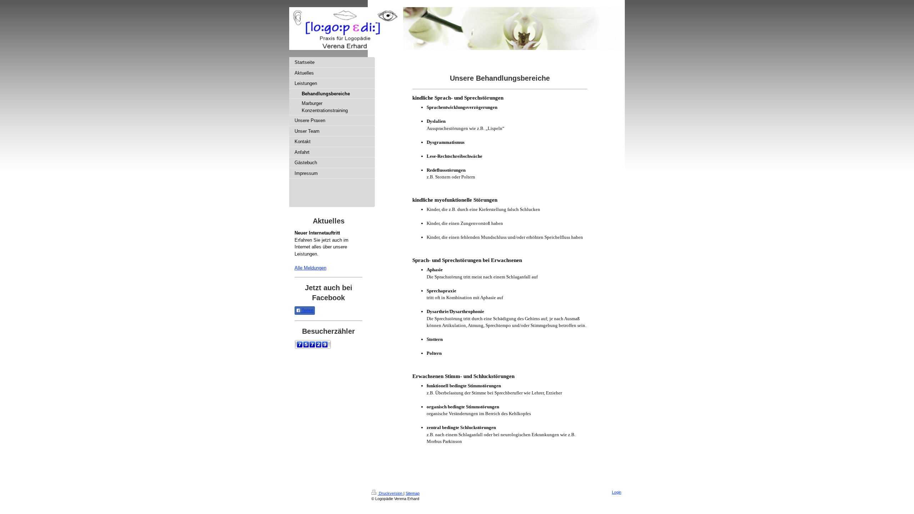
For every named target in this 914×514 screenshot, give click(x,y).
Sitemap (413, 493)
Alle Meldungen (310, 268)
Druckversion (390, 493)
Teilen (307, 310)
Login (616, 492)
